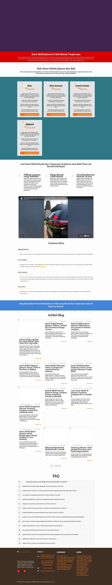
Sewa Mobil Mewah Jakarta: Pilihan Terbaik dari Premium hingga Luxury (56, 326)
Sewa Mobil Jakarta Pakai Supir (65, 559)
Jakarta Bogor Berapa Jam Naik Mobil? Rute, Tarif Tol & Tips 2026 (29, 341)
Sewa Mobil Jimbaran (82, 570)
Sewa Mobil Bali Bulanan (63, 569)
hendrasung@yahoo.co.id (47, 571)
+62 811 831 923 (47, 568)
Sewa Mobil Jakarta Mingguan (65, 560)
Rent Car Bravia (25, 337)
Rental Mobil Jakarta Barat (84, 556)
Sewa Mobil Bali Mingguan (64, 567)
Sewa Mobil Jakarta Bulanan (65, 562)
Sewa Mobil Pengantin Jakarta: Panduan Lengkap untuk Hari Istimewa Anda (29, 409)
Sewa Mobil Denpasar (83, 564)
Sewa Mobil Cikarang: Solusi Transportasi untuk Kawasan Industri (55, 368)
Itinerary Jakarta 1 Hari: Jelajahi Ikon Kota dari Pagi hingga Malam (81, 449)
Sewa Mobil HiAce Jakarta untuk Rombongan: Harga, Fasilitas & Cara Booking (28, 435)
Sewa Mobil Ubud (81, 573)
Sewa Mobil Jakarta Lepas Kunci (66, 557)
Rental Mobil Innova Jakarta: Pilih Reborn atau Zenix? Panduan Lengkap (81, 326)
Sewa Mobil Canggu (82, 563)
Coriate (52, 582)
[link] (56, 482)
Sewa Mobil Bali (61, 563)
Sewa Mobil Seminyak (83, 567)
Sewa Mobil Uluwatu (82, 572)
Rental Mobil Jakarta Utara (84, 562)
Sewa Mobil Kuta (81, 566)
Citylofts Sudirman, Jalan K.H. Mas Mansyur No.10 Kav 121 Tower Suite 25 (48, 556)
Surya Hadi (21, 287)
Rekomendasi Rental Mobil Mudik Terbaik (54, 448)
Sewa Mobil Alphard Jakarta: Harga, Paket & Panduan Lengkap (29, 367)
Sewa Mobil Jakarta (62, 556)
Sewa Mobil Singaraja (82, 575)
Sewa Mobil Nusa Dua (83, 569)
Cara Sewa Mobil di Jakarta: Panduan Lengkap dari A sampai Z (81, 393)
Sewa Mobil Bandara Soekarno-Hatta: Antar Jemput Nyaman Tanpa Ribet (81, 368)
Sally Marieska (22, 272)
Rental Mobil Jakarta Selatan (84, 560)
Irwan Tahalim (22, 260)
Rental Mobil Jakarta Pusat (84, 559)
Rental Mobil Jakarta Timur (84, 557)
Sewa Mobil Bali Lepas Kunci (65, 564)
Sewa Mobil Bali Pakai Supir (64, 566)
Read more (38, 358)
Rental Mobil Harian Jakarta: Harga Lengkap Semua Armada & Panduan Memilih (56, 393)
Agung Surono (23, 249)
